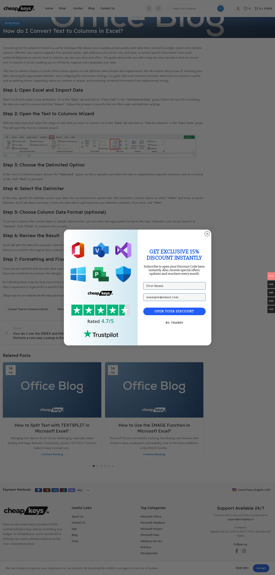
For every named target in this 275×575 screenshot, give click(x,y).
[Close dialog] (207, 233)
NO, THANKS (174, 322)
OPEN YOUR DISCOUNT (174, 311)
